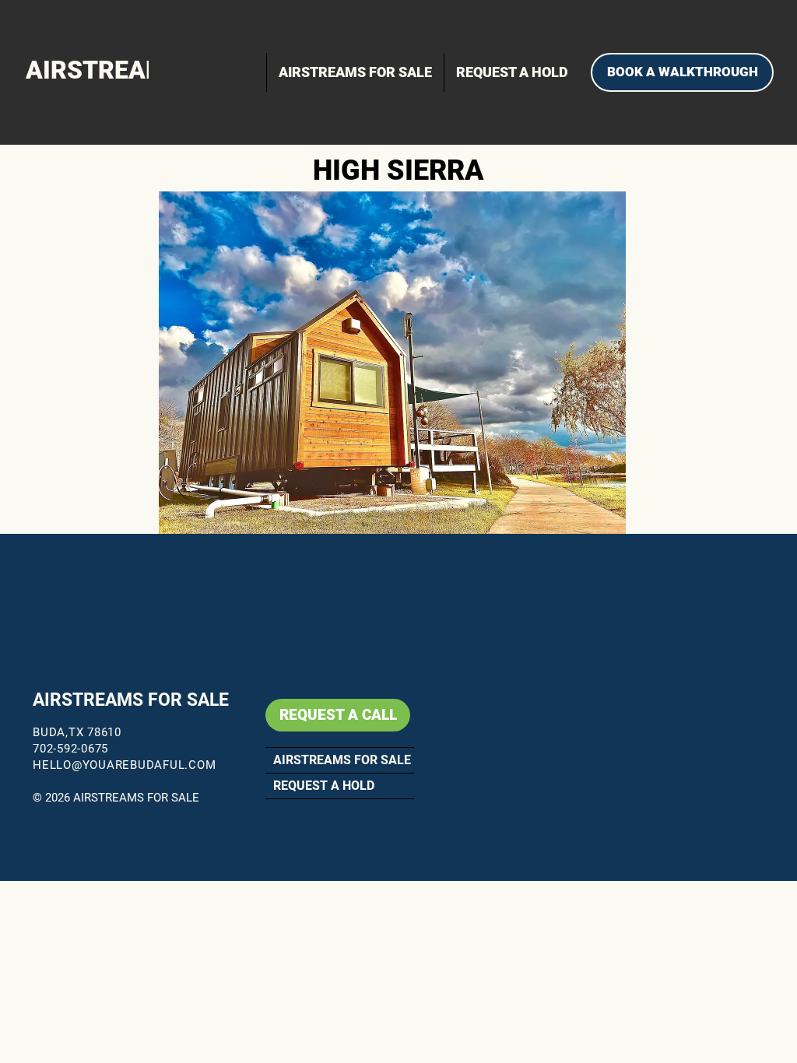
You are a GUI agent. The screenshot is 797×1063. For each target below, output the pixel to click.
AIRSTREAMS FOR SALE (131, 699)
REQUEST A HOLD (323, 785)
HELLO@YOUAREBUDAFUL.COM (124, 765)
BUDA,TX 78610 (77, 732)
